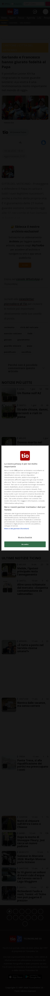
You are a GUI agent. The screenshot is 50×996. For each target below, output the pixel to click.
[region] (25, 498)
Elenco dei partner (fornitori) (16, 528)
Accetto (25, 544)
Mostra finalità (25, 537)
